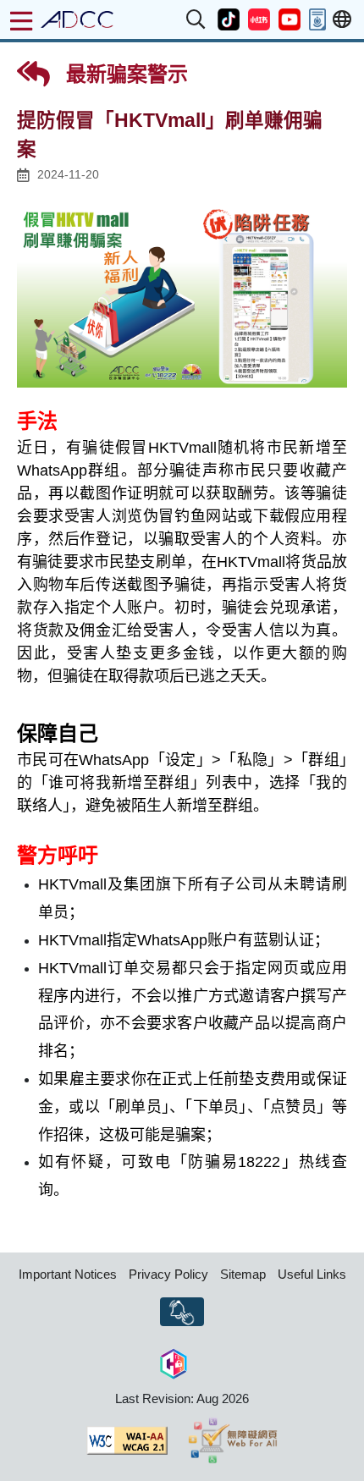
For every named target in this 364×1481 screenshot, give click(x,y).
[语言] (342, 20)
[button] (196, 19)
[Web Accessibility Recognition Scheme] (233, 1440)
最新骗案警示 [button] (124, 74)
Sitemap (243, 1274)
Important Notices (68, 1274)
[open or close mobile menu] (21, 21)
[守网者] (173, 1362)
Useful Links (312, 1274)
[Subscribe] (182, 1311)
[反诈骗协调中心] (77, 19)
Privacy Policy (168, 1274)
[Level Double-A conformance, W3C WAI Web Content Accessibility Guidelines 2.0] (127, 1440)
